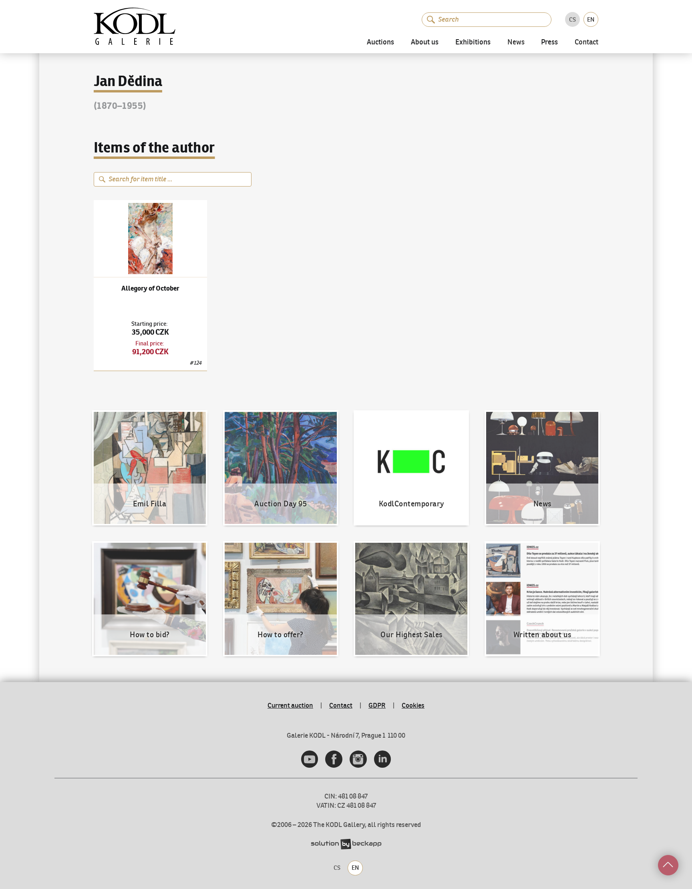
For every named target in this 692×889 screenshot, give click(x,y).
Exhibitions (473, 42)
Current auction (290, 705)
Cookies (413, 705)
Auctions (380, 42)
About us (425, 42)
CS (572, 19)
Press (549, 42)
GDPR (377, 705)
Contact (586, 42)
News (516, 42)
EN (590, 19)
